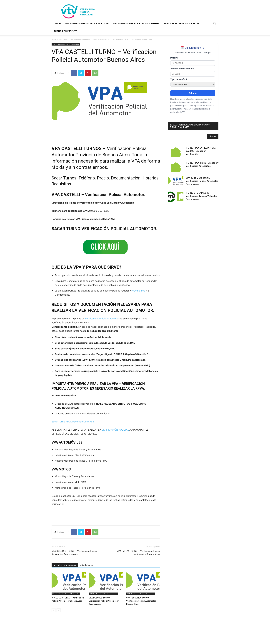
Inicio (54, 39)
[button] (214, 23)
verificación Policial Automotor (102, 318)
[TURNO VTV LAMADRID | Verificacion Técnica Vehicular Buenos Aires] (175, 196)
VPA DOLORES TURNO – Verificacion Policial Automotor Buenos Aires (74, 553)
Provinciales (138, 290)
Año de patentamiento (182, 68)
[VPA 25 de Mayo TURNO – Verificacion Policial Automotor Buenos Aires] (175, 181)
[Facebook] (74, 73)
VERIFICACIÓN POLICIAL (115, 429)
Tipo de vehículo (179, 79)
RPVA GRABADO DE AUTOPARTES (181, 23)
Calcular (192, 93)
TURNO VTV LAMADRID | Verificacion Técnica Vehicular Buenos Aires (201, 196)
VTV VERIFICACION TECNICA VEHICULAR (87, 23)
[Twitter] (81, 73)
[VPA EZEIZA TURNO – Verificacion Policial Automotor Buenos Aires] (69, 583)
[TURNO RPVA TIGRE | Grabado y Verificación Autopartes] (175, 166)
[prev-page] (53, 610)
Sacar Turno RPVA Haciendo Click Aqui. (73, 421)
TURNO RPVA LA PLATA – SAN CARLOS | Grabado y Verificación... (201, 151)
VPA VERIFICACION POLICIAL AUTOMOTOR (136, 23)
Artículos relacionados (64, 565)
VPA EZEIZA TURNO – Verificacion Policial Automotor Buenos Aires (138, 553)
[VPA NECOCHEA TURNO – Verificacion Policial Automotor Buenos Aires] (143, 583)
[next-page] (58, 610)
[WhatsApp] (95, 73)
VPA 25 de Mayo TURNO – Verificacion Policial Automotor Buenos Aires (202, 181)
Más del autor (86, 565)
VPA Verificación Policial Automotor (74, 39)
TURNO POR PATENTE (65, 31)
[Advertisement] (161, 11)
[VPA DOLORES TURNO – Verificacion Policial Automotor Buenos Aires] (106, 583)
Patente (174, 58)
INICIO (57, 23)
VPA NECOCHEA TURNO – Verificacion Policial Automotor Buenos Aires (141, 601)
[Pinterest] (88, 73)
